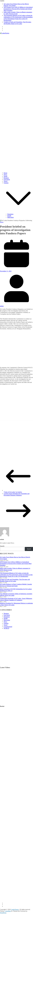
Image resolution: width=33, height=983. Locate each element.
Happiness (10, 214)
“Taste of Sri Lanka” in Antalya (13, 492)
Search (2, 546)
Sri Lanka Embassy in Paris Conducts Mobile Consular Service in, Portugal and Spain (16, 585)
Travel (5, 181)
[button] (18, 212)
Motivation (10, 217)
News (5, 174)
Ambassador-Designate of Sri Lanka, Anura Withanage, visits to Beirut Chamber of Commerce (16, 599)
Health (9, 215)
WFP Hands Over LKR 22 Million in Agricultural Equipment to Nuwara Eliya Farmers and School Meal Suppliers (18, 8)
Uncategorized (8, 626)
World (5, 176)
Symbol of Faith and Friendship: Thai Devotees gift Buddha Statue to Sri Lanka (17, 22)
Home (5, 173)
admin (2, 306)
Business (6, 178)
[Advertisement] (16, 51)
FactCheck (7, 179)
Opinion (6, 183)
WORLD (6, 628)
